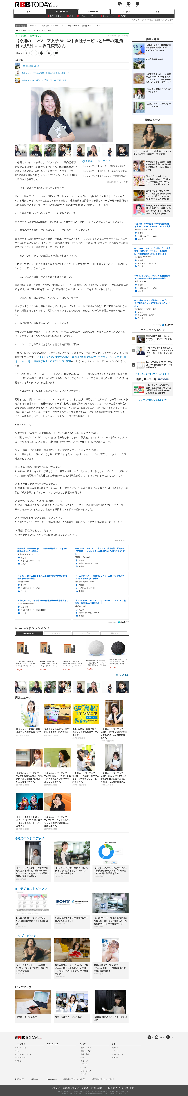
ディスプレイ (85, 633)
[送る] (41, 53)
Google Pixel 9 (73, 26)
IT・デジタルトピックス (31, 888)
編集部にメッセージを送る (120, 182)
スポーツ (84, 1061)
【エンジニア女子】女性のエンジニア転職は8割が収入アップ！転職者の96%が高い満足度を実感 (124, 176)
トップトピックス (27, 935)
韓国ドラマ (86, 26)
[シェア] (34, 53)
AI (62, 26)
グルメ (115, 1048)
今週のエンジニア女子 (97, 161)
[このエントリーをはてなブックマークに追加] (56, 53)
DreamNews (52, 1079)
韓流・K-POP (86, 1051)
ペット (115, 1051)
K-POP (97, 26)
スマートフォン (56, 16)
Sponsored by (112, 622)
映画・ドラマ (86, 1048)
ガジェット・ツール (88, 16)
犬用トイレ (113, 633)
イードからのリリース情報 (114, 1088)
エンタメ (126, 11)
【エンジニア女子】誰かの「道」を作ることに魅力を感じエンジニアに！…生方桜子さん (121, 171)
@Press (34, 1079)
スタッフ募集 (129, 1088)
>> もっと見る (122, 675)
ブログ (83, 1067)
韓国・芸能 (85, 1054)
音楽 (82, 1058)
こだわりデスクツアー (49, 26)
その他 (123, 16)
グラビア (84, 1064)
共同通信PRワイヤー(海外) (103, 1079)
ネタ (71, 16)
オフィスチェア (57, 633)
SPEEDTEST (94, 11)
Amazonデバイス (29, 634)
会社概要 (85, 1088)
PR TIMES (19, 1079)
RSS (172, 1037)
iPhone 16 (32, 26)
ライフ (158, 11)
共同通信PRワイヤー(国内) (74, 1079)
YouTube (162, 1037)
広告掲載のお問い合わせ (71, 1088)
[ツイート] (27, 53)
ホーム (29, 11)
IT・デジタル (62, 11)
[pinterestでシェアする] (49, 53)
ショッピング (108, 16)
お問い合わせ (56, 1088)
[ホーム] (16, 31)
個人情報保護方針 (96, 1088)
